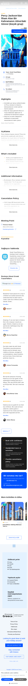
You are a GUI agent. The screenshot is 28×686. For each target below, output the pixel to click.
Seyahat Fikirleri (13, 580)
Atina (10, 562)
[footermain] (14, 545)
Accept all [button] (7, 679)
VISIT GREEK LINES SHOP (13, 656)
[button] (14, 683)
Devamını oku (14, 268)
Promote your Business (14, 634)
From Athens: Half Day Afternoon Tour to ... (12, 525)
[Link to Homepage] (5, 3)
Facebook (7, 664)
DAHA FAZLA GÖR (14, 537)
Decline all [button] (20, 679)
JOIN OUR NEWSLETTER (14, 645)
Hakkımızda (14, 626)
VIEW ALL (6, 431)
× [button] (26, 672)
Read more (3, 676)
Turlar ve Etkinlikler (14, 583)
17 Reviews (17, 283)
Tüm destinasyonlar (14, 569)
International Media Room (14, 631)
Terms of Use (14, 621)
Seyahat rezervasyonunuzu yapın (15, 594)
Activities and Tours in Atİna (11, 8)
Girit (10, 565)
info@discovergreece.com (14, 485)
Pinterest (18, 664)
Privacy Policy (14, 624)
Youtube (15, 664)
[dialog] (14, 678)
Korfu (10, 567)
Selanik (11, 564)
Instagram (10, 664)
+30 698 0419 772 (11, 480)
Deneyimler (12, 582)
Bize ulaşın (14, 629)
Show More (5, 304)
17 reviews (10, 74)
